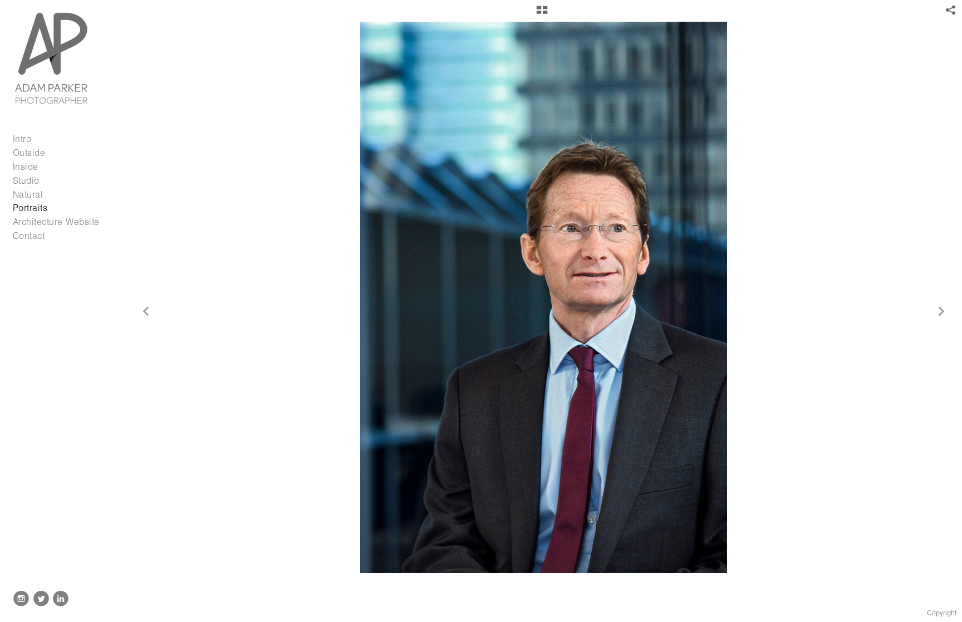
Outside (29, 153)
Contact (29, 236)
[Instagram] (21, 598)
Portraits (30, 208)
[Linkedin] (60, 598)
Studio (26, 180)
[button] (542, 14)
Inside (25, 166)
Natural (28, 194)
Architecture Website (56, 222)
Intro (22, 139)
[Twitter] (41, 598)
